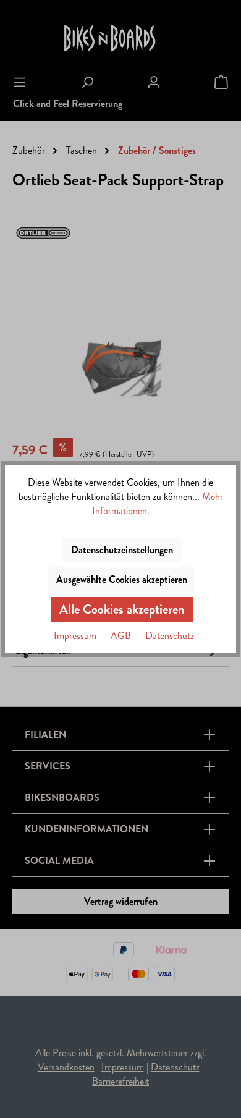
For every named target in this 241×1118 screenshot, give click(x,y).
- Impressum (73, 636)
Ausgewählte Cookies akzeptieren (121, 579)
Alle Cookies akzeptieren (122, 609)
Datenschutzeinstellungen (122, 550)
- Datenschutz (166, 636)
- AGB (118, 636)
